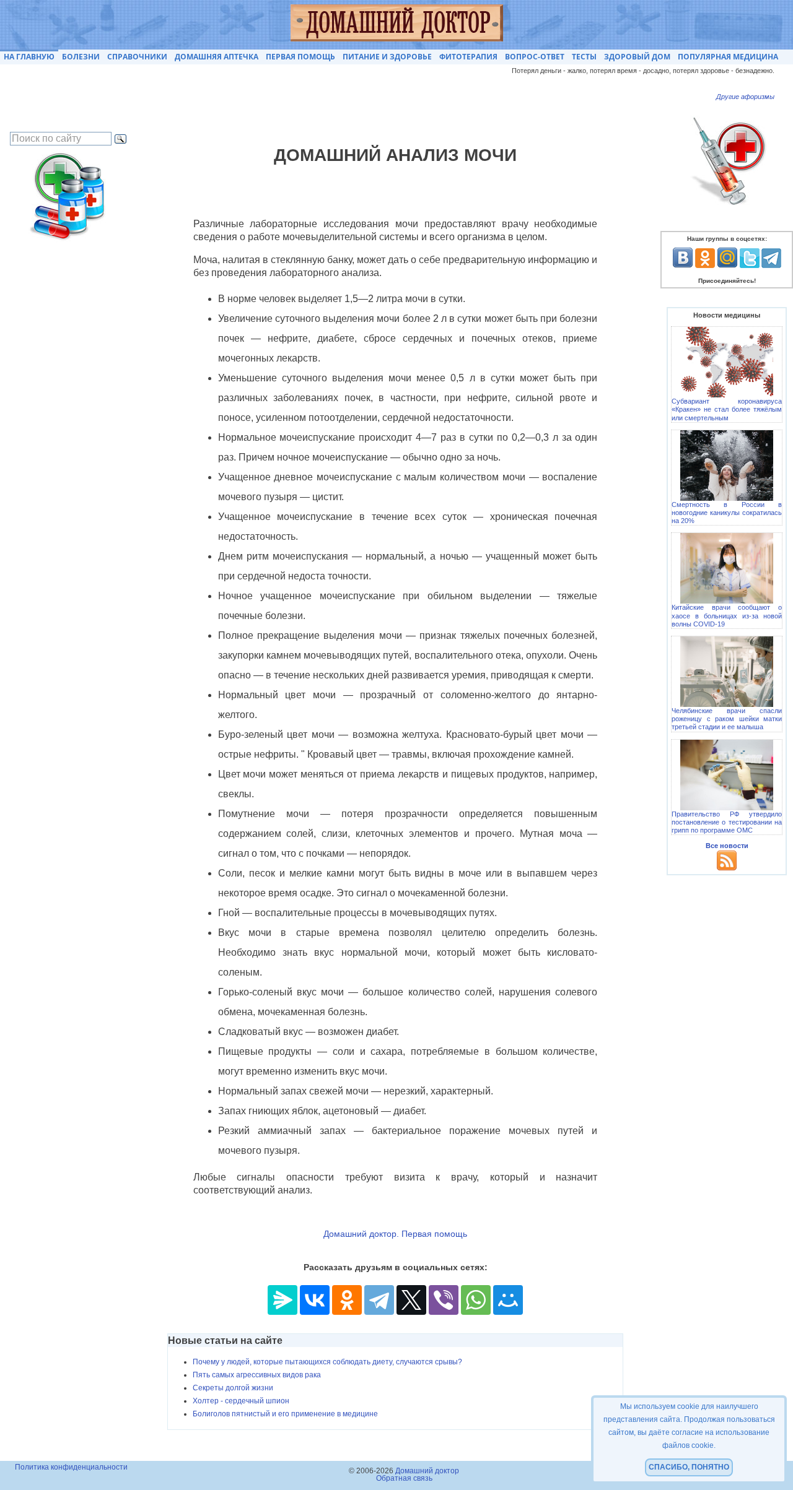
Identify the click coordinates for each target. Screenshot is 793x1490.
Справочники (137, 56)
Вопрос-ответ (534, 56)
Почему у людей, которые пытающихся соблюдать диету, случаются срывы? (327, 1362)
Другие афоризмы (745, 96)
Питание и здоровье (387, 56)
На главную (29, 56)
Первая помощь (300, 56)
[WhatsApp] (476, 1300)
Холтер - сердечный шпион (241, 1401)
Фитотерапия (468, 56)
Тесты (584, 56)
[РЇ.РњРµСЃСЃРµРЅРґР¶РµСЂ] (282, 1300)
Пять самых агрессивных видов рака (257, 1375)
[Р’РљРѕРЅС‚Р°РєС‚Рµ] (315, 1300)
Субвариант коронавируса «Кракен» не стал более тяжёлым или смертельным (727, 409)
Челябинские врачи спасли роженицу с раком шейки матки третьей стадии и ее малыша (727, 718)
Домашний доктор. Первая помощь (395, 1234)
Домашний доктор (427, 1470)
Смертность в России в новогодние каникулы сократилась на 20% (727, 512)
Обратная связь (404, 1478)
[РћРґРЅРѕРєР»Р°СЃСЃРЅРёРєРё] (347, 1300)
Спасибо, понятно (689, 1467)
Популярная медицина (728, 56)
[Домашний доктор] (397, 24)
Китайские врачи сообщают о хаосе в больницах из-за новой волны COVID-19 (727, 615)
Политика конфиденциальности (71, 1467)
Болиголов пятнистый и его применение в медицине (285, 1414)
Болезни (81, 56)
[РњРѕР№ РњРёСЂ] (508, 1300)
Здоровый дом (637, 56)
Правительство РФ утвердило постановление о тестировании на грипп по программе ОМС (727, 822)
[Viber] (443, 1300)
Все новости (727, 845)
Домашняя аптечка (216, 56)
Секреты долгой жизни (233, 1388)
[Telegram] (379, 1300)
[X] (411, 1300)
